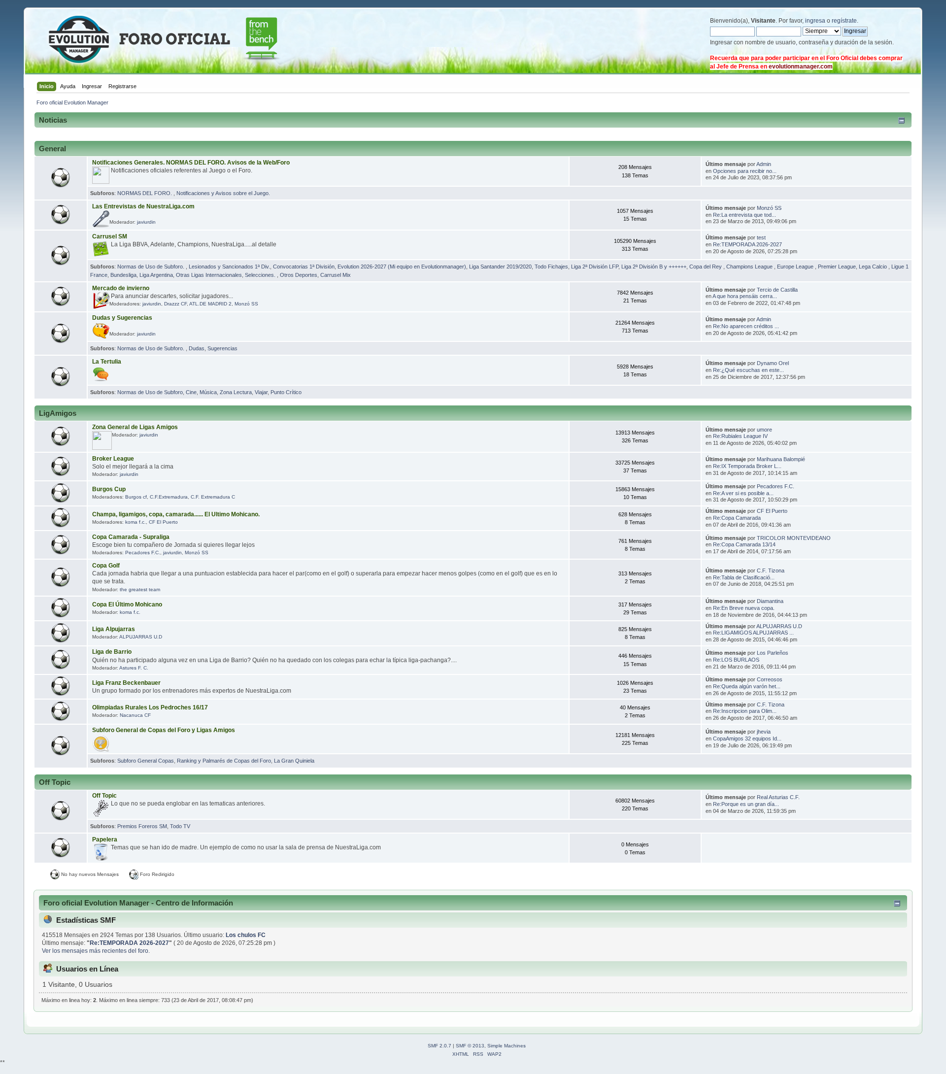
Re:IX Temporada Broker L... (747, 466)
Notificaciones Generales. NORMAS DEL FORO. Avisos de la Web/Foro (191, 162)
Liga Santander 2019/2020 (500, 266)
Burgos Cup (109, 489)
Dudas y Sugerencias (122, 317)
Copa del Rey (706, 266)
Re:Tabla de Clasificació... (744, 577)
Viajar (261, 392)
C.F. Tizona (770, 570)
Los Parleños (772, 653)
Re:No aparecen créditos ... (746, 326)
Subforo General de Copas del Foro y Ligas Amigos (163, 730)
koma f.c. (135, 522)
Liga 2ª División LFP (594, 266)
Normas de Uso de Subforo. (151, 266)
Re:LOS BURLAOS (736, 660)
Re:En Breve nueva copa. (744, 608)
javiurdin (146, 222)
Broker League (113, 458)
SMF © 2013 (470, 1045)
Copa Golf (106, 565)
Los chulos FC (246, 935)
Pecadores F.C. (775, 486)
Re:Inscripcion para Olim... (745, 711)
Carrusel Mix (335, 275)
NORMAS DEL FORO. (145, 193)
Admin (763, 164)
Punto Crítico (286, 392)
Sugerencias (222, 348)
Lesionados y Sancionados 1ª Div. (229, 266)
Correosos (769, 679)
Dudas (196, 348)
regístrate (844, 20)
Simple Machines (506, 1045)
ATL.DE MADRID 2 (210, 303)
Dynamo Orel (773, 363)
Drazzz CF (175, 303)
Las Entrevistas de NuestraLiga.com (143, 206)
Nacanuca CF (135, 715)
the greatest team (140, 589)
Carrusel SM (109, 236)
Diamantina (770, 601)
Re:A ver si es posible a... (743, 493)
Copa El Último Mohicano (127, 604)
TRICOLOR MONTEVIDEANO (794, 538)
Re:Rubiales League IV (740, 436)
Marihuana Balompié (781, 459)
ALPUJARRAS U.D (140, 636)
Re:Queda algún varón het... (746, 686)
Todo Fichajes (551, 266)
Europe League (796, 266)
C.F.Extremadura (169, 497)
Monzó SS (769, 208)
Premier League (837, 266)
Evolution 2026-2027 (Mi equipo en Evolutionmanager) (402, 266)
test (761, 237)
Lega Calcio (873, 266)
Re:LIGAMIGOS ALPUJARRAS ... (753, 633)
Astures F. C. (133, 668)
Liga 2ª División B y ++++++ (653, 266)
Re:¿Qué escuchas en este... (748, 370)
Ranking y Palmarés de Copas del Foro (224, 761)
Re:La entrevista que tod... (744, 215)
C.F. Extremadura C (213, 497)
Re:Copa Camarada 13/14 (744, 544)
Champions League (750, 266)
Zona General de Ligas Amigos (135, 427)
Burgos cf (136, 497)
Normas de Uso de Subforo (150, 392)
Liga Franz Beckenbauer (126, 682)
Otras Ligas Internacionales (209, 275)
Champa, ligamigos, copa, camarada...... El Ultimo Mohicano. (176, 514)
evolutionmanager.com (801, 66)
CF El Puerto (163, 522)
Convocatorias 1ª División (304, 266)
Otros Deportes (298, 275)
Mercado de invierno (120, 288)
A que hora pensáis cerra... (744, 296)
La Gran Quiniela (294, 761)
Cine (191, 392)
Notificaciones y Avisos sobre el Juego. (223, 193)
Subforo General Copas (145, 761)
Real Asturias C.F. (778, 797)
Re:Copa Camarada (737, 518)
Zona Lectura (236, 392)
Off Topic (104, 795)
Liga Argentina (156, 275)
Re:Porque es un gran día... (746, 804)
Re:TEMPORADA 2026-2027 (747, 244)
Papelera (104, 839)
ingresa (815, 20)
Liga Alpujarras (113, 629)
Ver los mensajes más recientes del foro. (96, 950)
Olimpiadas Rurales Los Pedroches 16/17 (150, 707)
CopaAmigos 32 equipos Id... (747, 738)
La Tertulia (106, 361)
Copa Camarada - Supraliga (130, 537)
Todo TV (180, 826)
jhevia (764, 732)
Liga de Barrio (112, 651)
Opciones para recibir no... (745, 171)
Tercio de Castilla (777, 290)
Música (208, 392)
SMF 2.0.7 (439, 1045)
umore (764, 430)
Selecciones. (261, 275)
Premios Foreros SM (142, 826)
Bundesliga (123, 275)
